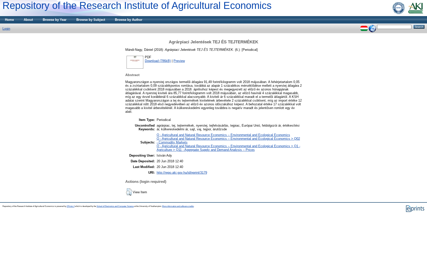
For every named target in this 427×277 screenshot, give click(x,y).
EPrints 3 (70, 206)
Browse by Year (54, 20)
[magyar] (364, 26)
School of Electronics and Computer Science (115, 206)
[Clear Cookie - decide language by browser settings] (372, 26)
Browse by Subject (90, 20)
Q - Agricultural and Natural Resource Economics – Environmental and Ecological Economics (223, 135)
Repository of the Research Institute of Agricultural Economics (137, 5)
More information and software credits (178, 206)
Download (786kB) (158, 61)
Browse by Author (128, 20)
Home (9, 20)
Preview (179, 61)
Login (6, 28)
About (28, 20)
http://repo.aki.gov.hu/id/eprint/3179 (182, 172)
